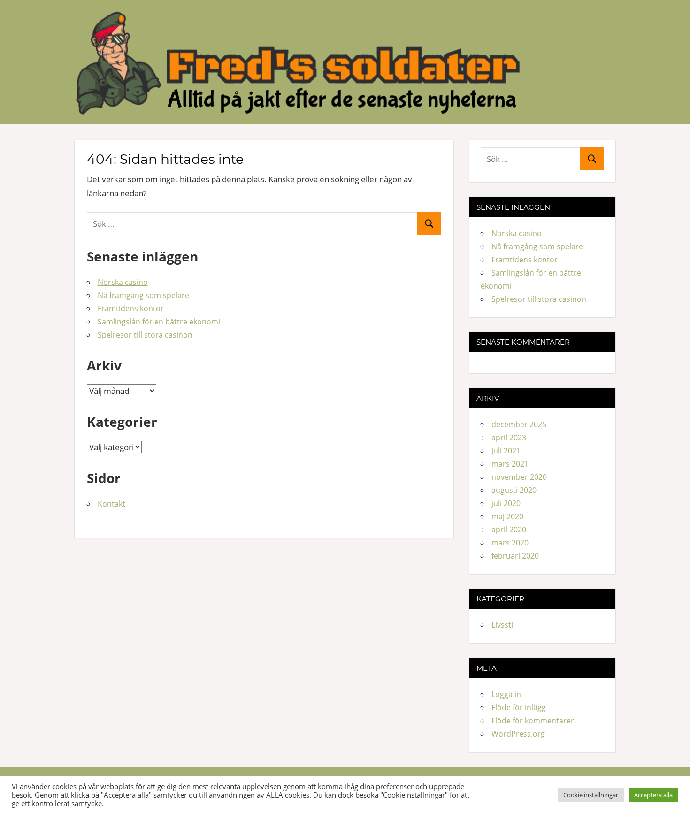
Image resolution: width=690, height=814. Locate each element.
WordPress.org (518, 734)
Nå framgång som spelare (143, 295)
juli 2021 (506, 450)
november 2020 (519, 477)
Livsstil (503, 625)
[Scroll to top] (667, 791)
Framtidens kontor (131, 308)
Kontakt (111, 504)
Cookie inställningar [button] (590, 795)
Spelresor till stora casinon (145, 335)
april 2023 (508, 437)
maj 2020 (507, 516)
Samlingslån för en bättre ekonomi (159, 321)
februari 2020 (515, 556)
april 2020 (508, 529)
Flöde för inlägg (518, 707)
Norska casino (123, 282)
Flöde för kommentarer (532, 720)
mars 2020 (510, 543)
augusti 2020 (514, 490)
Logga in (506, 694)
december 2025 (518, 424)
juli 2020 (506, 503)
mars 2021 (510, 464)
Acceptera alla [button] (653, 795)
